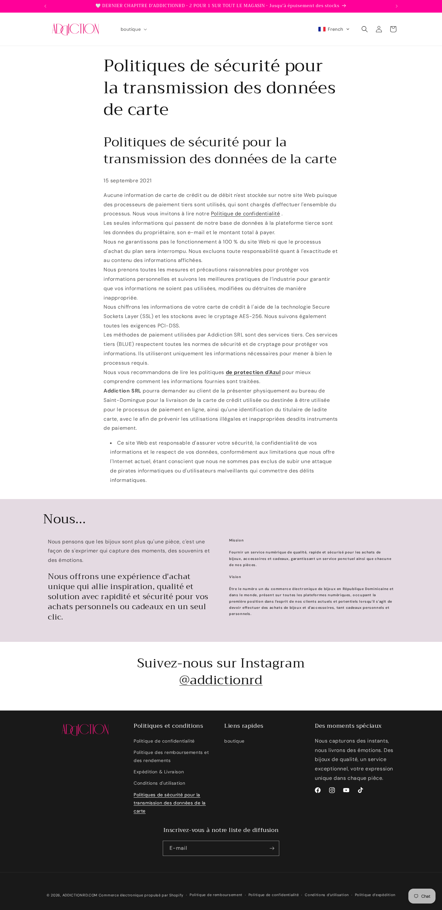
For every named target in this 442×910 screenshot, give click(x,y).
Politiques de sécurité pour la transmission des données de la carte (170, 803)
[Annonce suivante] (397, 6)
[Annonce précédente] (45, 6)
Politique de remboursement (216, 895)
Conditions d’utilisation (327, 895)
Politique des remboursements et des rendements (171, 756)
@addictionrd (220, 680)
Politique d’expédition (375, 895)
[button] (133, 29)
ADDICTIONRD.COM (80, 895)
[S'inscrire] (272, 848)
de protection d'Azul (253, 372)
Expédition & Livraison (159, 772)
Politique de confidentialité (245, 213)
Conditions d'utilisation (159, 783)
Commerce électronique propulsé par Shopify (141, 895)
